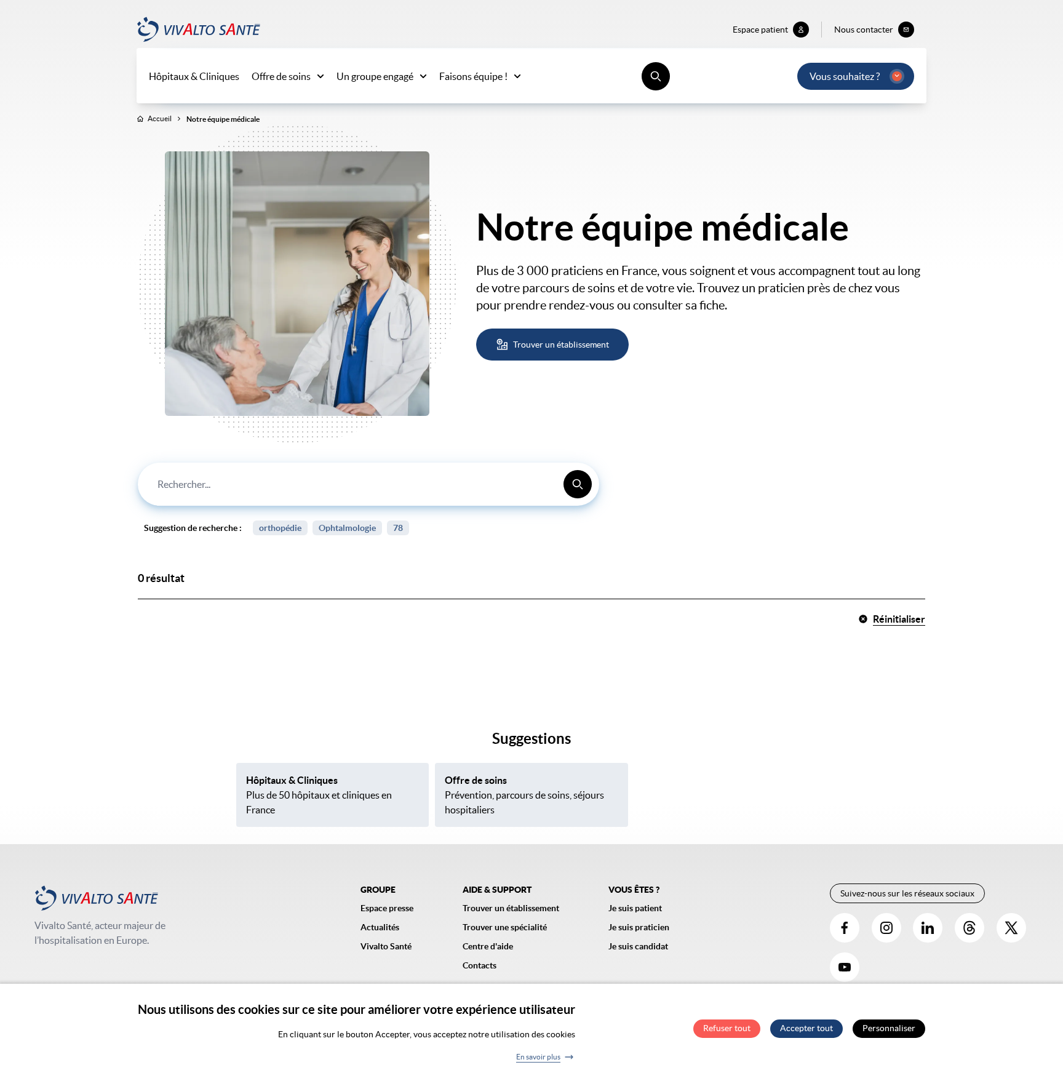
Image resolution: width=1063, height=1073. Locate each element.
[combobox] (368, 484)
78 (398, 528)
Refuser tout (726, 1029)
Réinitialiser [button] (899, 618)
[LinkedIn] (927, 928)
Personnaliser (888, 1029)
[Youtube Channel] (844, 967)
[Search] (577, 484)
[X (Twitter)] (1011, 928)
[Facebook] (844, 928)
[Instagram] (886, 928)
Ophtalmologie (347, 528)
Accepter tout (806, 1029)
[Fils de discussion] (969, 928)
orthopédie (280, 528)
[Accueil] (199, 29)
